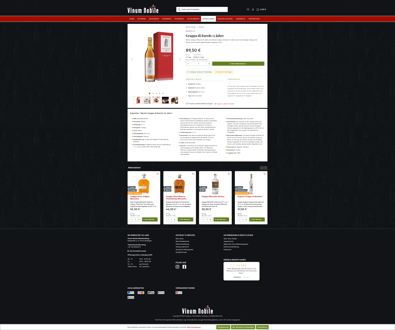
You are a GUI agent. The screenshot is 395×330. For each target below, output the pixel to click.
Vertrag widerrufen (182, 247)
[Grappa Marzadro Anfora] (215, 184)
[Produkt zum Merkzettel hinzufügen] (158, 174)
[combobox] (202, 9)
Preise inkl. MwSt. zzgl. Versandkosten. (197, 59)
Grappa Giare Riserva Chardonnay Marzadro (176, 197)
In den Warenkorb (149, 219)
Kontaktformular (181, 252)
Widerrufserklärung (182, 244)
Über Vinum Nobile (230, 239)
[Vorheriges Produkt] (261, 167)
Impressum (227, 250)
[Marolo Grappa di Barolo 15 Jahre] (156, 56)
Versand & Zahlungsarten (184, 250)
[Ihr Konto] (252, 9)
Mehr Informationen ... (194, 327)
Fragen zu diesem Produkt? (225, 104)
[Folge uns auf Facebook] (184, 267)
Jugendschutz (229, 241)
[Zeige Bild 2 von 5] (153, 93)
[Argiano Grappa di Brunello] (251, 184)
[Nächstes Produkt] (265, 167)
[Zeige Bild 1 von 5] (149, 93)
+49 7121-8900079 (134, 247)
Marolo (190, 31)
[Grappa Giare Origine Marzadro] (144, 184)
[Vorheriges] (132, 59)
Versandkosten (192, 320)
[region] (156, 64)
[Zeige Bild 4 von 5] (159, 93)
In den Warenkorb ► (238, 64)
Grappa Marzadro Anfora (213, 196)
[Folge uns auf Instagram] (179, 267)
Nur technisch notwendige (243, 327)
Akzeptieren (262, 327)
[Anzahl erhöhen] (209, 64)
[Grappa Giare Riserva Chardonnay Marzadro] (179, 184)
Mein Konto (180, 239)
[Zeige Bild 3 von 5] (156, 93)
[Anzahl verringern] (188, 64)
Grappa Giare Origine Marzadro (139, 197)
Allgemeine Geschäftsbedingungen (236, 244)
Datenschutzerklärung (231, 247)
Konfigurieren (223, 327)
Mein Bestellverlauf (182, 241)
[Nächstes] (180, 59)
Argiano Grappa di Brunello (250, 196)
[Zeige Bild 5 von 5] (163, 93)
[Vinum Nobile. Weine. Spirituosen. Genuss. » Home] (143, 9)
